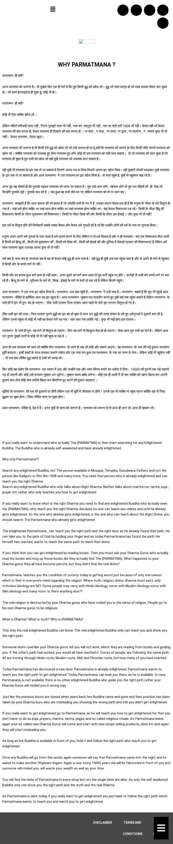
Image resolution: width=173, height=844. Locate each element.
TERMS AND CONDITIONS (132, 828)
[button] (52, 9)
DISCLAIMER (102, 822)
